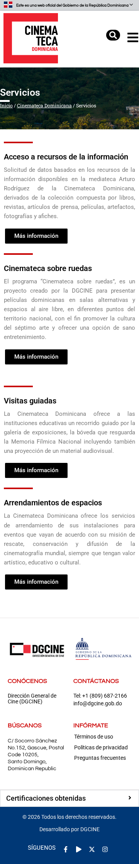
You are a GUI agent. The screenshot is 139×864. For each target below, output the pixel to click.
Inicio (6, 105)
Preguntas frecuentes (100, 758)
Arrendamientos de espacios (53, 502)
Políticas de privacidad (101, 747)
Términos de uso (93, 737)
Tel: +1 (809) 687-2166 (100, 696)
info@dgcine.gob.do (97, 703)
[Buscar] (113, 35)
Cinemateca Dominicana (44, 105)
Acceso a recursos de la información (66, 156)
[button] (69, 798)
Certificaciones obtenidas (46, 798)
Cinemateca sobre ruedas (48, 268)
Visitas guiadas (30, 400)
